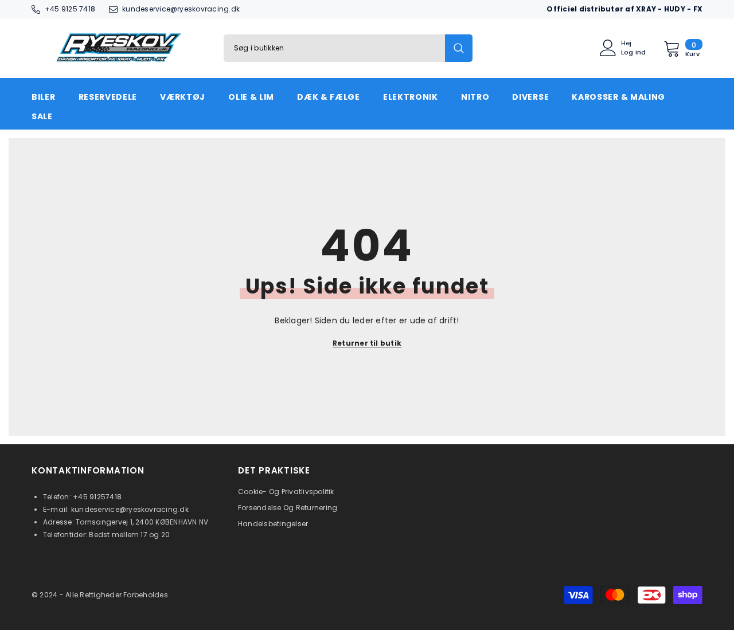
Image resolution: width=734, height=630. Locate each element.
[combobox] (334, 48)
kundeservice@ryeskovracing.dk (181, 9)
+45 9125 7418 (70, 9)
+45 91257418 (97, 497)
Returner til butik (367, 343)
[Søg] (348, 48)
